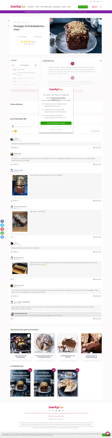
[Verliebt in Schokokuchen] (20, 383)
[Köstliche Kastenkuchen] (44, 383)
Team (29, 413)
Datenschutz (56, 413)
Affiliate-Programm (38, 413)
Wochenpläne (46, 7)
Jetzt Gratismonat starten (56, 123)
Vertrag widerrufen (82, 413)
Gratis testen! (83, 6)
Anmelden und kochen (56, 129)
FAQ (26, 413)
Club (69, 7)
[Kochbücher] (9, 21)
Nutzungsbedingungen (68, 413)
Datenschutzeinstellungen (56, 416)
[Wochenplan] (9, 26)
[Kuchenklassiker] (68, 383)
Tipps (37, 7)
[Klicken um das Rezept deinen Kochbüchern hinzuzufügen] (20, 353)
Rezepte (31, 7)
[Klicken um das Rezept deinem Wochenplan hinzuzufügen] (28, 335)
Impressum (48, 413)
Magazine (57, 7)
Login (95, 7)
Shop (64, 7)
